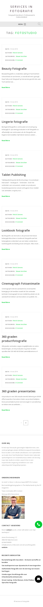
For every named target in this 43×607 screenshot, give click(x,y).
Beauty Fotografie (14, 68)
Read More (6, 87)
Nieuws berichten (21, 56)
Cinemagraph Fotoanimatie (21, 283)
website (4, 547)
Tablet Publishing (14, 175)
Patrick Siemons (18, 53)
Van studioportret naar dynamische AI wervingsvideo (21, 565)
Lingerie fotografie (15, 122)
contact (9, 530)
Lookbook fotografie (16, 230)
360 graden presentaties (18, 391)
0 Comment (19, 60)
